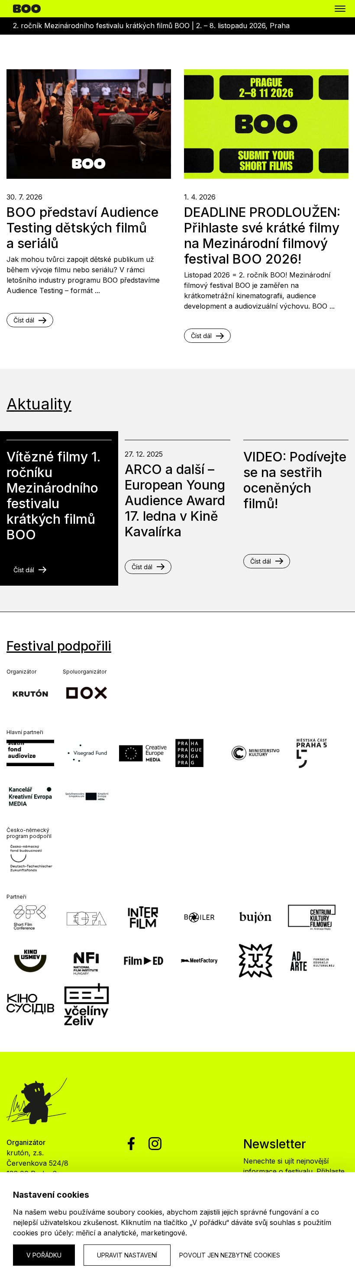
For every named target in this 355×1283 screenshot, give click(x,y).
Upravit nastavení (127, 1255)
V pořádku (43, 1255)
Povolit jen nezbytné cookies (229, 1255)
